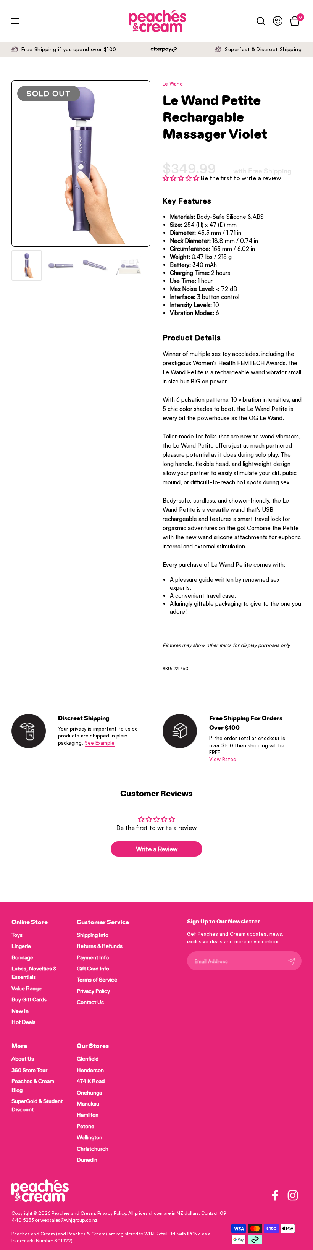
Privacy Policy (111, 1213)
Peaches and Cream (73, 1213)
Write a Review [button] (156, 849)
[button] (260, 21)
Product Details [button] (192, 338)
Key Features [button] (187, 201)
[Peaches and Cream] (139, 21)
